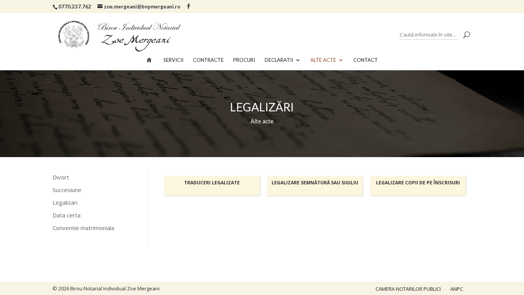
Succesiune (67, 190)
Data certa (67, 215)
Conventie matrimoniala (83, 228)
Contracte (208, 60)
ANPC (456, 288)
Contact (365, 60)
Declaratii (279, 60)
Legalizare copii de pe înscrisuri (418, 182)
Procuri (244, 60)
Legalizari (65, 202)
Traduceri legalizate (212, 182)
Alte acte (323, 60)
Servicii (173, 60)
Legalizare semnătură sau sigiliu (315, 182)
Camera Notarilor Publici (408, 288)
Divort (61, 177)
